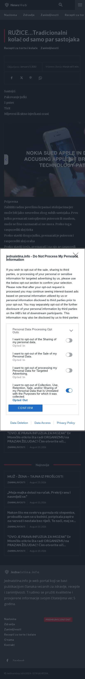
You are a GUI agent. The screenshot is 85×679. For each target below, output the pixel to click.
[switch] (69, 340)
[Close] (77, 257)
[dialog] (42, 340)
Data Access (42, 422)
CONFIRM (25, 408)
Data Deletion (19, 422)
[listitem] (42, 331)
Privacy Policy (66, 422)
